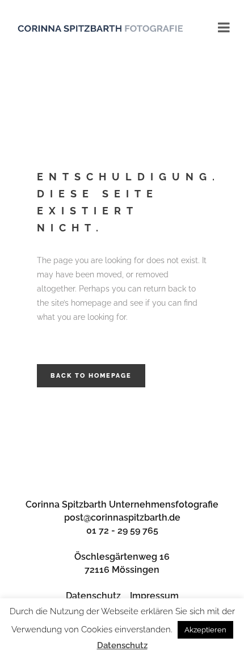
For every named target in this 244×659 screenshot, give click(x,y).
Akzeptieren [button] (205, 630)
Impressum (154, 595)
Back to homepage (91, 375)
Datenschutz (93, 595)
